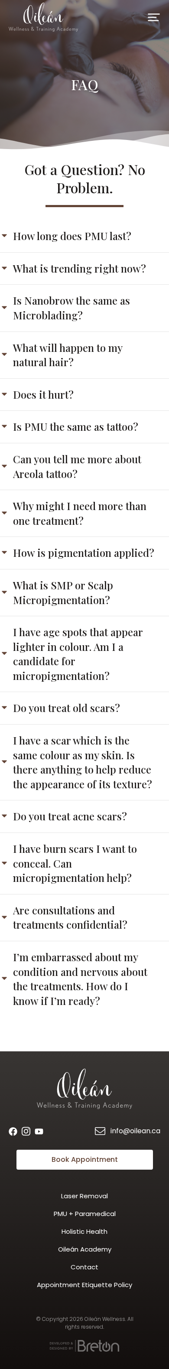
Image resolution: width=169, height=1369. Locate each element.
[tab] (84, 236)
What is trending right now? (79, 268)
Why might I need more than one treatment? (79, 513)
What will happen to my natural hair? (67, 355)
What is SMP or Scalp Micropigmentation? (63, 592)
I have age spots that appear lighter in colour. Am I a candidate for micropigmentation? (78, 654)
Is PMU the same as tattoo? (75, 426)
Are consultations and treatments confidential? (70, 917)
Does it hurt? (43, 394)
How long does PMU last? (72, 236)
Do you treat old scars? (66, 708)
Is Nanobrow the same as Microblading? (71, 307)
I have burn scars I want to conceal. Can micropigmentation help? (75, 863)
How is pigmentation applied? (83, 552)
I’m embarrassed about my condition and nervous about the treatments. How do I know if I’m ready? (80, 979)
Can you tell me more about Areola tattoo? (77, 466)
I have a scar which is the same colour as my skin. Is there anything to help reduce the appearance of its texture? (82, 762)
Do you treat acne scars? (70, 816)
